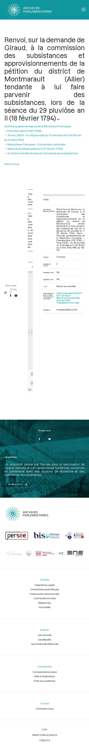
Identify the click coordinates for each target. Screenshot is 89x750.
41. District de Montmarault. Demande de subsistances (42, 153)
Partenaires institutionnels (44, 593)
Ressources (44, 602)
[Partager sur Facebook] (10, 295)
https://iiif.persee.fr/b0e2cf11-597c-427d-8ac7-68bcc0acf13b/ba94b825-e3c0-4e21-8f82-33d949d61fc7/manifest (69, 298)
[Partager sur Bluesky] (15, 295)
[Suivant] (32, 383)
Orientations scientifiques (44, 589)
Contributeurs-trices (44, 598)
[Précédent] (32, 374)
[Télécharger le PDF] (5, 292)
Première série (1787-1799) (24, 130)
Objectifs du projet (44, 585)
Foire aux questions (44, 680)
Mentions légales (44, 734)
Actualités (44, 607)
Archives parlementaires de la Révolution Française (37, 126)
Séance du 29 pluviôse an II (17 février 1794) (35, 148)
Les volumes (44, 635)
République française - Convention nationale (36, 144)
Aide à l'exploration (44, 676)
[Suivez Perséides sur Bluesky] (50, 439)
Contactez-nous (45, 708)
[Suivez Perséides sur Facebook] (39, 439)
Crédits (44, 740)
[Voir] (58, 118)
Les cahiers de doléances (44, 643)
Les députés (44, 639)
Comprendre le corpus (44, 671)
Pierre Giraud (11, 164)
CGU (44, 729)
